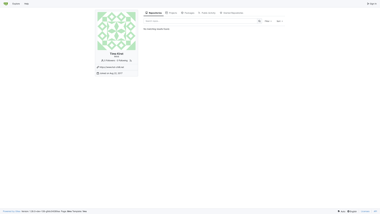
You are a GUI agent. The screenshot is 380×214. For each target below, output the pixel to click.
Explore (16, 3)
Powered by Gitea (11, 211)
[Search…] (259, 21)
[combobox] (268, 21)
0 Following (122, 60)
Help (26, 3)
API (375, 211)
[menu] (341, 211)
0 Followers (109, 60)
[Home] (5, 3)
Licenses (365, 211)
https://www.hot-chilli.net (112, 67)
